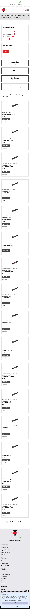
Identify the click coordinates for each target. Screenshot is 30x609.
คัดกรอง (6, 52)
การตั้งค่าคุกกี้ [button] (15, 606)
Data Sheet (5, 119)
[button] (28, 10)
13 (20, 522)
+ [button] (14, 31)
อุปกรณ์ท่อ (5, 39)
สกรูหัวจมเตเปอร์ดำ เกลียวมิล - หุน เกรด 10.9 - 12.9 (9, 110)
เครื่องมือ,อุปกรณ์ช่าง (8, 32)
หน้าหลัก (2, 15)
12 (18, 522)
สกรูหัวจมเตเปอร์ (21, 15)
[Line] (20, 2)
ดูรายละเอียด (4, 121)
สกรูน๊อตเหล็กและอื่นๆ (11, 15)
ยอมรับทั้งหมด (15, 603)
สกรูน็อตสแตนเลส (7, 36)
